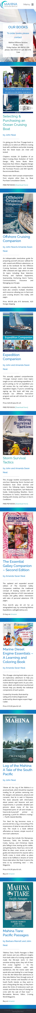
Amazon (14, 614)
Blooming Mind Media (18, 1011)
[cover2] (18, 67)
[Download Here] (21, 185)
